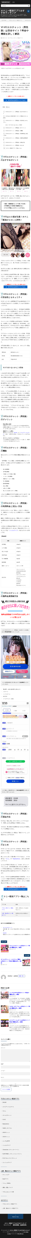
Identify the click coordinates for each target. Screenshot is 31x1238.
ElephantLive (16, 858)
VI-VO (4, 1119)
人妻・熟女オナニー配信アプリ (10, 1208)
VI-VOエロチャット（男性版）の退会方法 (14, 142)
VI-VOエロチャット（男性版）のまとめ (14, 145)
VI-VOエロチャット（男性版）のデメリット (15, 127)
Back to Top (15, 1216)
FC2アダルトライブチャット (10, 1158)
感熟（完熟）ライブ (8, 1187)
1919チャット (6, 1136)
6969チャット (6, 1132)
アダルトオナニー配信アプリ (16, 37)
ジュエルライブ (13, 530)
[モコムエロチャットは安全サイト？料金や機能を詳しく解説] (5, 948)
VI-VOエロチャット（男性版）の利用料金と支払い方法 (15, 134)
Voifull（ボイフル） (7, 1128)
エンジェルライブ (7, 1162)
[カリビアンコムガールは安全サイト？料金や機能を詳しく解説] (5, 1023)
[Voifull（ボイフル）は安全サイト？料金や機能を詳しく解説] (5, 1009)
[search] (29, 5)
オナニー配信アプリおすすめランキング (13, 12)
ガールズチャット (7, 1115)
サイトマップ (7, 1225)
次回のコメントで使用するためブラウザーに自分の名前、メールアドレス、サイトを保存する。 (15, 1086)
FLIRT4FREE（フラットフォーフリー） (12, 1154)
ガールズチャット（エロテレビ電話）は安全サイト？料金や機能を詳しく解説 (11, 961)
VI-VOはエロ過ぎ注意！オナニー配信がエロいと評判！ (15, 116)
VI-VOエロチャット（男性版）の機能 (13, 130)
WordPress (20, 1233)
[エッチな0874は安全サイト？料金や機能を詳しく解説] (5, 995)
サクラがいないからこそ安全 (14, 125)
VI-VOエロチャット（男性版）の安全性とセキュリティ (15, 121)
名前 (2, 1064)
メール (3, 1070)
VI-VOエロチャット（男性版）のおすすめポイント (15, 112)
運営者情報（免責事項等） (20, 1225)
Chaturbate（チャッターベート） (11, 1149)
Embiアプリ (5, 1179)
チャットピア (6, 1174)
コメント (3, 1047)
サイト (2, 1077)
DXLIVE (15, 432)
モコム (7, 858)
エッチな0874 (6, 1141)
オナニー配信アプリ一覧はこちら (13, 148)
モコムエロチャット (7, 927)
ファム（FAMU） (7, 1183)
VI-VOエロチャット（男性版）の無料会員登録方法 (15, 138)
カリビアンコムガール (8, 1106)
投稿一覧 (21, 976)
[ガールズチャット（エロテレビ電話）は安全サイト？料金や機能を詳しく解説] (26, 962)
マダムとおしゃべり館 (8, 1191)
